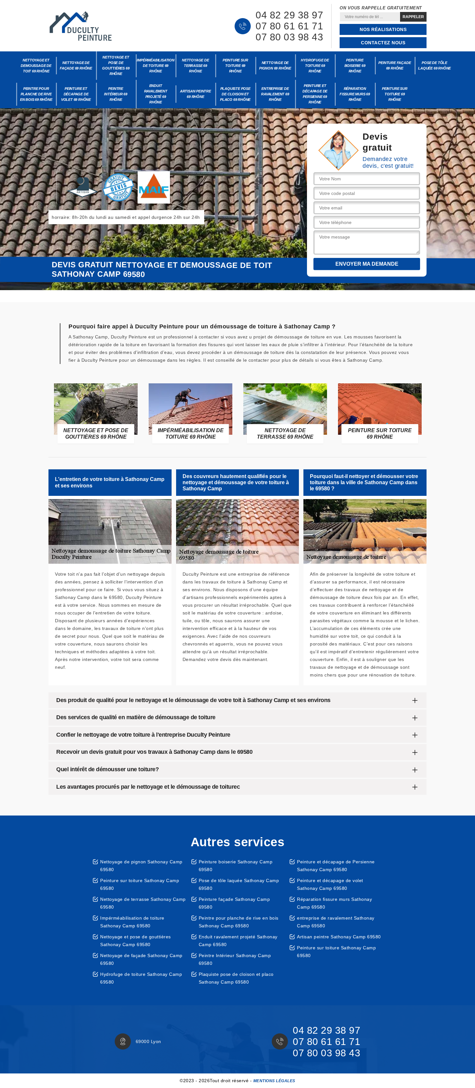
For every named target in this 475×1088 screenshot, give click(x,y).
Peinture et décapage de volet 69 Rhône (76, 94)
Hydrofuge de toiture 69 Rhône (315, 65)
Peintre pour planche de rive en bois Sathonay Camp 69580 (239, 921)
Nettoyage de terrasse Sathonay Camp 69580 (143, 903)
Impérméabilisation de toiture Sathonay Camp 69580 (132, 921)
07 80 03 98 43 (289, 37)
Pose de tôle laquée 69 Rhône (434, 65)
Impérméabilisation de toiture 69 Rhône (155, 65)
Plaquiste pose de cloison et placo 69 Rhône (235, 94)
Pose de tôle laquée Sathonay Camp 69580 (239, 884)
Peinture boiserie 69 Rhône (354, 65)
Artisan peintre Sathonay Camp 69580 (339, 936)
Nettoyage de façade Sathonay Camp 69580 (141, 959)
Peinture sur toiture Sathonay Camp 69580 (139, 884)
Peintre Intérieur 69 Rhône (115, 94)
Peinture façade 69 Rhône (394, 65)
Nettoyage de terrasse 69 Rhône (195, 65)
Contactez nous (383, 42)
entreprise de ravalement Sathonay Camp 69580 (336, 921)
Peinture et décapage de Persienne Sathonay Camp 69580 (336, 865)
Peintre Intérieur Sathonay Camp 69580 (235, 959)
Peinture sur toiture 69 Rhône (235, 65)
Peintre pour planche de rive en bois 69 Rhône (36, 94)
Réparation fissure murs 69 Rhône (355, 94)
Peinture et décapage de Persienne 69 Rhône (314, 94)
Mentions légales (274, 1081)
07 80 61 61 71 (289, 26)
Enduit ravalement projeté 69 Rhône (155, 94)
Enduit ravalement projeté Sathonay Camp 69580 (238, 940)
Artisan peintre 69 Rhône (195, 94)
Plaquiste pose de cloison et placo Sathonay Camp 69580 (236, 978)
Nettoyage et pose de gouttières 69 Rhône (115, 65)
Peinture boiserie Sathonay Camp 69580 (236, 865)
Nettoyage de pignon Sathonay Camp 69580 (141, 865)
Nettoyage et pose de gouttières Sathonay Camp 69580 (135, 940)
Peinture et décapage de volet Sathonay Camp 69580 (330, 884)
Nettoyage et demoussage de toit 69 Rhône (36, 65)
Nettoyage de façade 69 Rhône (76, 65)
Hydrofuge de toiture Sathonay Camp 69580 (141, 978)
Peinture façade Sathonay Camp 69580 (234, 903)
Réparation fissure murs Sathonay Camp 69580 (334, 903)
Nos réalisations (383, 29)
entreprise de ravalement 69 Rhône (275, 94)
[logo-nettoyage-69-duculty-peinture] (80, 26)
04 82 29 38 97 (289, 15)
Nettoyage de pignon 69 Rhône (275, 65)
